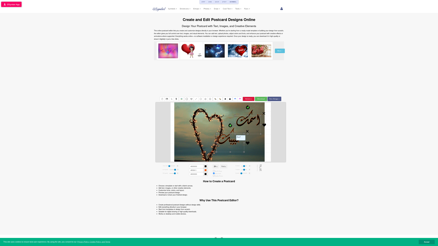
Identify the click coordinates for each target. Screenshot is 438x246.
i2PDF (203, 2)
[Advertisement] (219, 78)
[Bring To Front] (220, 99)
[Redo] (239, 99)
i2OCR (217, 2)
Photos (207, 9)
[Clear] (162, 99)
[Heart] (191, 99)
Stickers (248, 99)
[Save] (166, 99)
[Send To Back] (215, 99)
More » (279, 51)
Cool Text (227, 9)
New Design (274, 99)
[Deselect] (171, 99)
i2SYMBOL (233, 2)
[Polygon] (210, 99)
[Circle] (200, 99)
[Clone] (230, 99)
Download (261, 99)
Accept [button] (426, 242)
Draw (216, 9)
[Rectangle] (186, 99)
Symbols (172, 9)
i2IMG (210, 2)
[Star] (205, 99)
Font (223, 166)
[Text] (176, 99)
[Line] (196, 99)
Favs (246, 9)
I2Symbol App (13, 4)
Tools (237, 9)
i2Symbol (158, 9)
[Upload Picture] (181, 99)
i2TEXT (224, 2)
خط (215, 166)
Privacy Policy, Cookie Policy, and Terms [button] (93, 242)
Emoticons (184, 9)
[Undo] (235, 99)
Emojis (196, 9)
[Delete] (225, 99)
